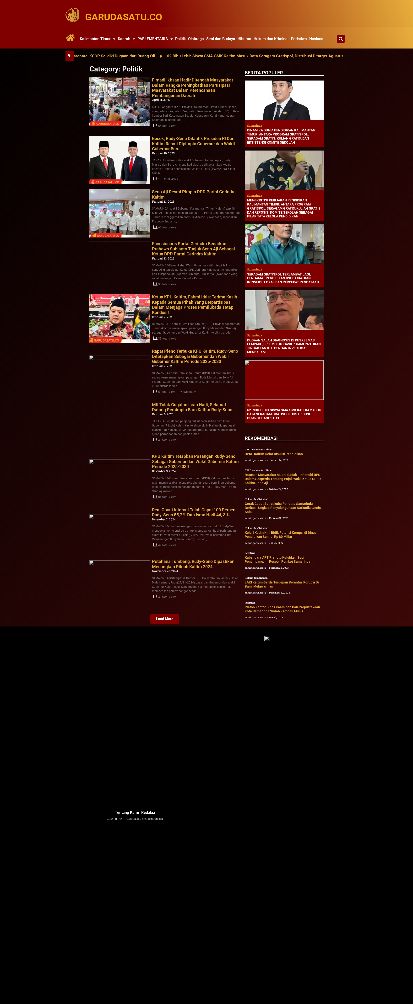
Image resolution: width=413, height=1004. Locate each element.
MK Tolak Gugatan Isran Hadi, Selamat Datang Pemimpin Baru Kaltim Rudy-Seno (192, 407)
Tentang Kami (127, 812)
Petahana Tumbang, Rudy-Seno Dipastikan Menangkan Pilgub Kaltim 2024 (193, 564)
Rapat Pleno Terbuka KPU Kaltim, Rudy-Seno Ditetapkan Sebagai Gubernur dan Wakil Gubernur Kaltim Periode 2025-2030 (195, 356)
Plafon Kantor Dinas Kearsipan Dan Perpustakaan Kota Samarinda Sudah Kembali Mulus (282, 609)
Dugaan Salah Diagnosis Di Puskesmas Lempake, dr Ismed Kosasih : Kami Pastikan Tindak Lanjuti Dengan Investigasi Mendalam (284, 346)
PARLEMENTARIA (152, 39)
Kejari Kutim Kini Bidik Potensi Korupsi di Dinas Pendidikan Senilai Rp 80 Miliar (280, 535)
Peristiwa (299, 39)
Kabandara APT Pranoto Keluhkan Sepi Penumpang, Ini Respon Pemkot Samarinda (277, 559)
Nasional (316, 39)
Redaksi (148, 812)
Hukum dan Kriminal (271, 39)
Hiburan (244, 39)
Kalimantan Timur (95, 39)
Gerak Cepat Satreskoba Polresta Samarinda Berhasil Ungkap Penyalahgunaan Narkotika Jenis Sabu (283, 508)
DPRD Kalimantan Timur (258, 449)
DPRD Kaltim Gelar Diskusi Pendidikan (274, 454)
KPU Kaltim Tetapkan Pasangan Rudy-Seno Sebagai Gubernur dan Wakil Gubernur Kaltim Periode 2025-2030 (195, 461)
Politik (180, 39)
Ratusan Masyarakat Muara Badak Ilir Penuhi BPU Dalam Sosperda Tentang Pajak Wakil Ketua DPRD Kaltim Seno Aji (283, 479)
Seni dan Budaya (220, 39)
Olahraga (196, 39)
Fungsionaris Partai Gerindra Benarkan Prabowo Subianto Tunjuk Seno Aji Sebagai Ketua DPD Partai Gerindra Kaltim (193, 248)
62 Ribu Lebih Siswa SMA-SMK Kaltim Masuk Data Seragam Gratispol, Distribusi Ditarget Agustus (220, 56)
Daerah (124, 39)
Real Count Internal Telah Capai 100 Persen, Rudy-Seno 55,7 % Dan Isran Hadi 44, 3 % (194, 512)
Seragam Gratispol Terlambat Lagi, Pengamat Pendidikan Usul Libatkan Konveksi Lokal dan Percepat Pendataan (283, 278)
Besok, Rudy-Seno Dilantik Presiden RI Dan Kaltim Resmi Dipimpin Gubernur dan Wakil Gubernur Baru (193, 143)
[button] (341, 39)
